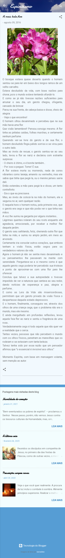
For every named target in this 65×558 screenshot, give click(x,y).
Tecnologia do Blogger (34, 545)
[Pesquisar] (60, 6)
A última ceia (10, 436)
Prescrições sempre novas (16, 473)
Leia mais (57, 426)
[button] (60, 17)
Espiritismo (21, 6)
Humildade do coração (15, 399)
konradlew (40, 552)
